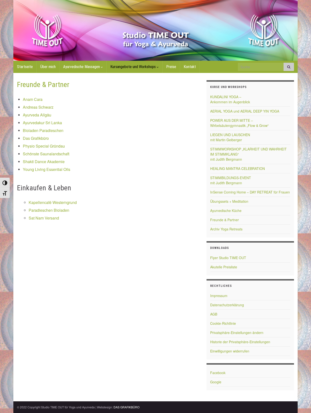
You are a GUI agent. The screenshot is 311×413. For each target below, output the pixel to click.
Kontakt (190, 66)
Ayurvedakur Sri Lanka (42, 122)
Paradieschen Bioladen (49, 210)
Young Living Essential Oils (46, 169)
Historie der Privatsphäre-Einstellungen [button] (240, 341)
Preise (171, 66)
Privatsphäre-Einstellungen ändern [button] (236, 332)
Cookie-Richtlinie (223, 323)
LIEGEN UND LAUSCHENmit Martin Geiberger (230, 137)
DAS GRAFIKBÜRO (126, 407)
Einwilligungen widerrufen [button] (229, 351)
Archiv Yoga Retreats (226, 229)
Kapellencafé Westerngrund (53, 202)
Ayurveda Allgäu (37, 115)
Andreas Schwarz (38, 107)
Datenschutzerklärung (227, 304)
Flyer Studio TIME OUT (228, 257)
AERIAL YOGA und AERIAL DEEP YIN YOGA (244, 111)
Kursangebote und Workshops (133, 66)
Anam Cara (33, 99)
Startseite (25, 66)
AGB (213, 314)
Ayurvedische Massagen (82, 66)
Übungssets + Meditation (229, 201)
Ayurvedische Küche (226, 210)
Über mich (48, 66)
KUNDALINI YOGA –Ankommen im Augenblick (230, 99)
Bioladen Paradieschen (43, 130)
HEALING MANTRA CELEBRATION (237, 168)
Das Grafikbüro (36, 138)
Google (215, 381)
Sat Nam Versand (44, 218)
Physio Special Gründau (44, 146)
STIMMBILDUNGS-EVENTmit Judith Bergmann (230, 180)
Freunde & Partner (224, 219)
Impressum (218, 295)
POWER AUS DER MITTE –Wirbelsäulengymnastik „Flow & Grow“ (239, 123)
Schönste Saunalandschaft (46, 154)
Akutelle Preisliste (223, 266)
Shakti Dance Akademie (44, 161)
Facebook (217, 372)
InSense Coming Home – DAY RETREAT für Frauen (250, 192)
